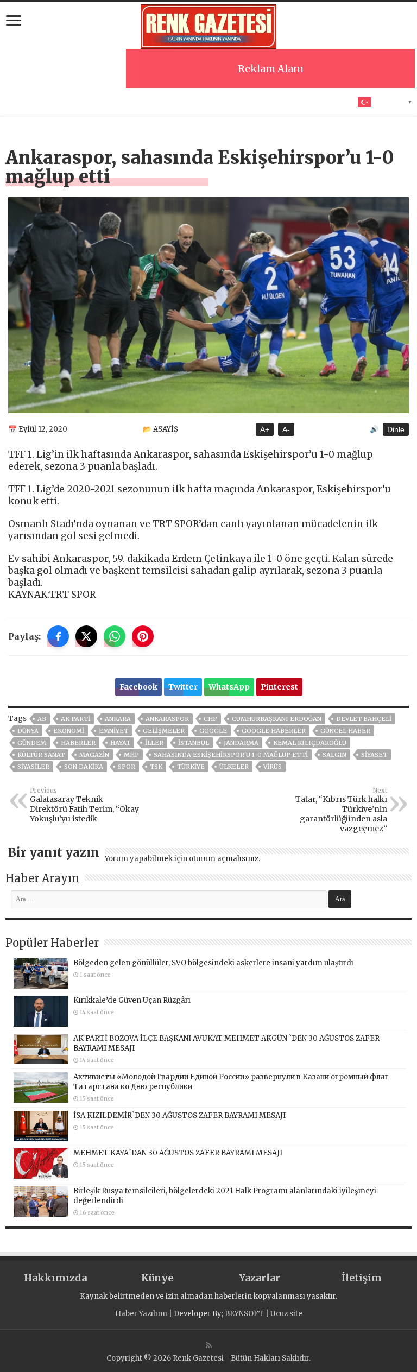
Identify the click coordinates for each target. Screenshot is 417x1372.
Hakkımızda (55, 1278)
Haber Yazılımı (141, 1313)
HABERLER (78, 743)
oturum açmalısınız (223, 858)
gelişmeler (164, 731)
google (213, 731)
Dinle (396, 429)
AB (41, 719)
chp (210, 719)
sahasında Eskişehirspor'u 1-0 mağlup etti (231, 754)
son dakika (83, 766)
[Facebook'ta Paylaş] (58, 636)
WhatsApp (229, 687)
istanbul (193, 743)
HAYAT (120, 743)
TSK (156, 766)
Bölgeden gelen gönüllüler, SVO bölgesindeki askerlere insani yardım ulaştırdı (213, 963)
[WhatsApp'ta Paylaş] (114, 636)
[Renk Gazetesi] (208, 25)
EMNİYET (113, 731)
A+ (264, 429)
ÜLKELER (234, 766)
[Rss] (209, 1345)
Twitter (183, 687)
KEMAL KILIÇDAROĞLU (309, 743)
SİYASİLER (33, 766)
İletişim (362, 1278)
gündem (31, 743)
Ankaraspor (167, 719)
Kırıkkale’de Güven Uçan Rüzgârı (132, 1000)
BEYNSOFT (244, 1313)
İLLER (154, 743)
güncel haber (345, 731)
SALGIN (334, 754)
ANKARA (118, 719)
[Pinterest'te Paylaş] (143, 636)
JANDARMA (241, 743)
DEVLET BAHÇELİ (363, 719)
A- (286, 429)
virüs (272, 766)
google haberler (274, 731)
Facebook (138, 687)
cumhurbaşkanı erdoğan (276, 719)
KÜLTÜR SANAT (41, 754)
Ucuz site (286, 1313)
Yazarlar (259, 1278)
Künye (157, 1278)
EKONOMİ (68, 731)
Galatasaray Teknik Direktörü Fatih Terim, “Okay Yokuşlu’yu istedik (84, 805)
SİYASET (374, 754)
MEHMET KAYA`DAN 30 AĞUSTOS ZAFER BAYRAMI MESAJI (177, 1153)
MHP (131, 754)
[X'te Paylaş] (86, 636)
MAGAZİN (94, 754)
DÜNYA (28, 731)
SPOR (126, 766)
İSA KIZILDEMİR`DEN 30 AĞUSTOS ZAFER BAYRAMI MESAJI (179, 1115)
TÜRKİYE (191, 766)
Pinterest (279, 687)
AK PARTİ (75, 719)
